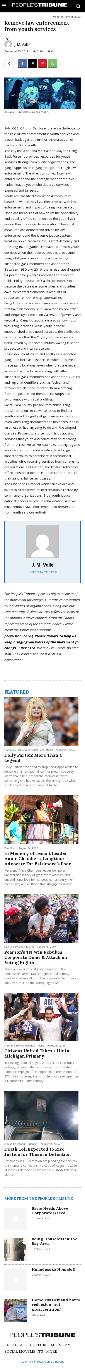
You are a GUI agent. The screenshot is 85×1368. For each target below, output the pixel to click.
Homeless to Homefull (54, 1269)
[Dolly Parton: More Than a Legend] (41, 721)
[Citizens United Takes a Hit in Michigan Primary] (41, 1017)
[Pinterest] (42, 63)
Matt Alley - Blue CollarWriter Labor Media (28, 750)
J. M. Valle (22, 44)
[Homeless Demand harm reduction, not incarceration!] (15, 1310)
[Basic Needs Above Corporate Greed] (15, 1219)
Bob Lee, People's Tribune (19, 947)
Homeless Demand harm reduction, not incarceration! (56, 1304)
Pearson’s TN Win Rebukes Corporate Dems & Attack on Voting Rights (35, 957)
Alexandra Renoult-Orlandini (21, 1144)
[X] (32, 63)
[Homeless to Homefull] (15, 1280)
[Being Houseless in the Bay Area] (15, 1249)
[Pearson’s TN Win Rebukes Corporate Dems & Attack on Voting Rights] (41, 918)
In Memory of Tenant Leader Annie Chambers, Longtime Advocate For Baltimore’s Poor (37, 858)
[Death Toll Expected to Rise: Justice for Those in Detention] (41, 1115)
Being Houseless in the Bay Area (54, 1241)
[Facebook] (22, 63)
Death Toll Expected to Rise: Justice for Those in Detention (37, 1151)
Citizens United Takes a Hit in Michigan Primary (36, 1053)
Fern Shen (10, 848)
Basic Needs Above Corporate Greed (50, 1211)
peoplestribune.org (18, 636)
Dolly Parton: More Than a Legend (33, 757)
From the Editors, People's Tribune (24, 1045)
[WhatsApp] (52, 63)
